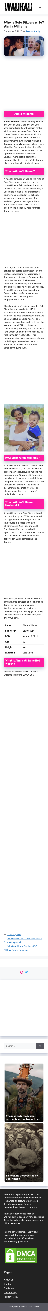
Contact (8, 1284)
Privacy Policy (11, 1297)
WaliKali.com (10, 1217)
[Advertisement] (24, 85)
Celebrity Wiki (14, 934)
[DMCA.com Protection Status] (20, 1263)
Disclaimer (9, 1288)
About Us (8, 1280)
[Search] (40, 1046)
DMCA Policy (10, 1292)
